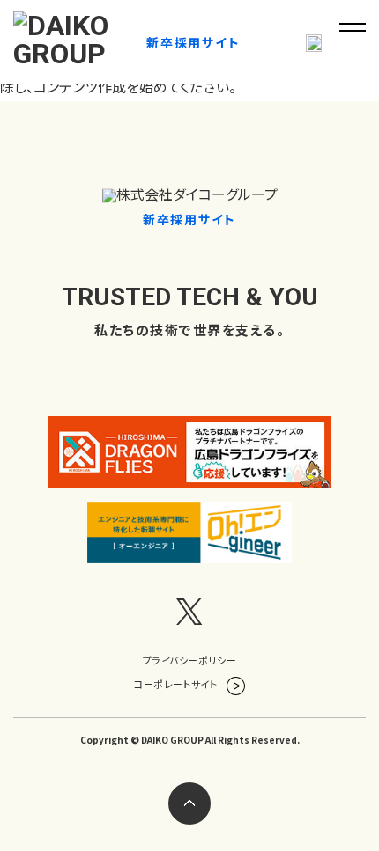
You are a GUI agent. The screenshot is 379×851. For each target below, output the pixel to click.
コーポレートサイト (176, 684)
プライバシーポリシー (190, 660)
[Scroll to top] (189, 803)
